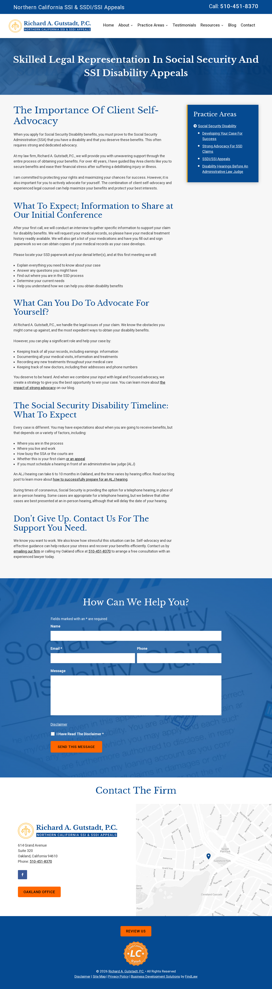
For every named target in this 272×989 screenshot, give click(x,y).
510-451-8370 (239, 6)
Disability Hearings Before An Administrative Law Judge (225, 169)
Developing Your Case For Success (222, 136)
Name (55, 626)
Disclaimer (59, 724)
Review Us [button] (136, 931)
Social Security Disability (217, 126)
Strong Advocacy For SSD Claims (222, 149)
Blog (232, 25)
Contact (248, 25)
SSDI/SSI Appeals (216, 159)
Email (56, 648)
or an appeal (75, 459)
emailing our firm (27, 551)
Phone (142, 648)
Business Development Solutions (155, 976)
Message (58, 671)
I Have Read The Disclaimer (80, 734)
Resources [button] (210, 25)
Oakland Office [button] (39, 892)
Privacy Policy (118, 976)
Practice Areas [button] (151, 25)
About (123, 25)
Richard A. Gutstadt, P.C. (126, 971)
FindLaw (191, 976)
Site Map (99, 976)
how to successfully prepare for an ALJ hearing (90, 479)
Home (108, 25)
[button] (268, 960)
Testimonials (184, 25)
